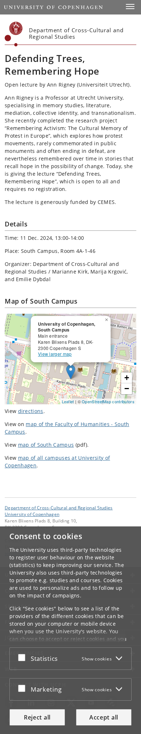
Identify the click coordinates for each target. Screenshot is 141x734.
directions (30, 411)
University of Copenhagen (32, 514)
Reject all (37, 717)
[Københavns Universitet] (14, 34)
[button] (130, 6)
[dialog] (70, 630)
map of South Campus (46, 444)
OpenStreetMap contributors (108, 401)
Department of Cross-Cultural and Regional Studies (59, 507)
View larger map (55, 354)
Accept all (103, 717)
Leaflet (68, 401)
